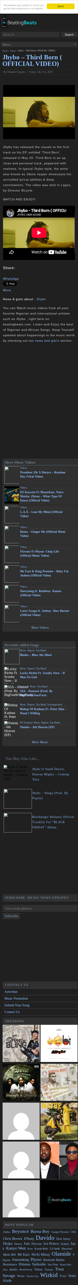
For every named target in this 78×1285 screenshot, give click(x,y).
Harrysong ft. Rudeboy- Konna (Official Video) (40, 593)
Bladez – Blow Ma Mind (36, 655)
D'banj (29, 1239)
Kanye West (16, 1248)
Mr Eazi (24, 1254)
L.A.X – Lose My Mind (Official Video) (41, 514)
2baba (6, 1231)
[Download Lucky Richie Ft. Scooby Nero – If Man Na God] (73, 671)
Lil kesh (55, 1248)
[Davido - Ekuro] (21, 1199)
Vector (21, 1276)
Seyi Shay (53, 1264)
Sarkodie (39, 1264)
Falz (27, 1244)
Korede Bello (41, 1248)
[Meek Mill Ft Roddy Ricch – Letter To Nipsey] (59, 1161)
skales (13, 1269)
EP (21, 722)
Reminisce (10, 1264)
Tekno (38, 1269)
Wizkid (49, 1275)
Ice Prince (51, 1244)
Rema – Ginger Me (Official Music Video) (43, 534)
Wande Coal (32, 1276)
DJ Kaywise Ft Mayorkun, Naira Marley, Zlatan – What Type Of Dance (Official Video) (41, 496)
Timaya (48, 1269)
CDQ (73, 1231)
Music (23, 650)
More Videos (40, 627)
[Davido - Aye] (21, 1161)
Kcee (30, 1248)
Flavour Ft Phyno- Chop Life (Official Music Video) (39, 553)
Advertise (11, 992)
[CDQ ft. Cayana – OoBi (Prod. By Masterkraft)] (59, 1044)
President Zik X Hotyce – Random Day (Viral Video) (42, 474)
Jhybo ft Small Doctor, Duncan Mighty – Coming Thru (50, 774)
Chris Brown (12, 1239)
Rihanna (24, 1264)
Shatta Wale (65, 1264)
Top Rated (41, 650)
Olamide (61, 1254)
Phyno (36, 1259)
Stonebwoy (25, 1269)
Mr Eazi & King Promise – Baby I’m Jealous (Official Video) (44, 573)
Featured (24, 686)
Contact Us (12, 1012)
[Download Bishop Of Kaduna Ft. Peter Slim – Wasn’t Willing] (73, 707)
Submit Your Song (16, 1005)
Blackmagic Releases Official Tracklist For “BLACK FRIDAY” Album (53, 822)
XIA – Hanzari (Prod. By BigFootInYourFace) (36, 693)
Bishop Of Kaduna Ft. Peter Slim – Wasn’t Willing (43, 711)
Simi (5, 1269)
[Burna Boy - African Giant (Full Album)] (59, 1083)
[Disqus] (39, 401)
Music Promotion (16, 998)
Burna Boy (40, 1231)
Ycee (62, 1276)
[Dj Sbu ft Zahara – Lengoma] (59, 1199)
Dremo (18, 1243)
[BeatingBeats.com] (20, 28)
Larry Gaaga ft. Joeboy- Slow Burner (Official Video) (44, 613)
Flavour (36, 1243)
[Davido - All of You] (21, 1122)
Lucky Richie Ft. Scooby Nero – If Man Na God (42, 675)
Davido (45, 1237)
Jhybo (41, 299)
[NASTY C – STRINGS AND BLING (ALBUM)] (21, 1044)
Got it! (61, 6)
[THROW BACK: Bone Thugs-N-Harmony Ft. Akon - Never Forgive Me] (21, 1083)
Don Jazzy (63, 1238)
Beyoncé (20, 1231)
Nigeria (31, 650)
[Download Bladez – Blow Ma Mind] (73, 653)
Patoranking (20, 1260)
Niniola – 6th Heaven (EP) (37, 727)
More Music (40, 742)
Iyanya (65, 1243)
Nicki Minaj (40, 1254)
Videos (13, 50)
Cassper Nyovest (60, 1232)
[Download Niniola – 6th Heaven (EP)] (73, 725)
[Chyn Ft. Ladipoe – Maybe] (59, 1122)
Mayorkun (67, 1248)
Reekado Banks (54, 1260)
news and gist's (47, 340)
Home (5, 50)
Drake (8, 1243)
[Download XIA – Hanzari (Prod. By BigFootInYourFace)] (73, 689)
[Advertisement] (40, 864)
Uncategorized (54, 704)
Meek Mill (9, 1254)
